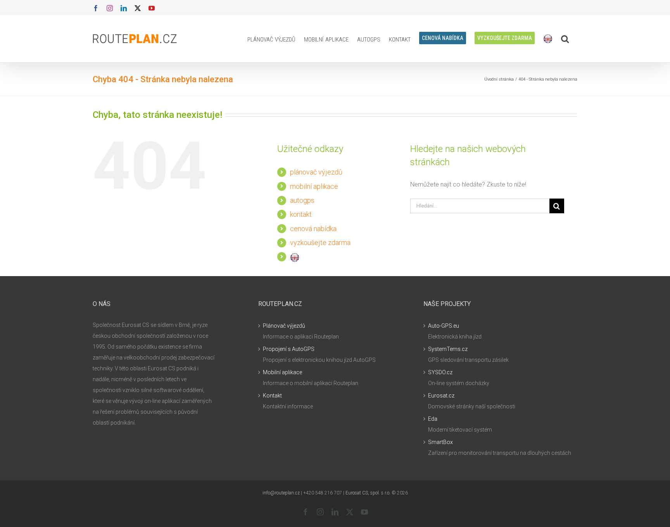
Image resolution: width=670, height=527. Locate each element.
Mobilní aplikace (282, 372)
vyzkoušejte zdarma (320, 242)
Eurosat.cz (441, 395)
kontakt (301, 214)
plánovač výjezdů (316, 172)
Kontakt (272, 395)
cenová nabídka (313, 229)
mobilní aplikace (314, 186)
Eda (432, 419)
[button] (565, 39)
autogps (302, 200)
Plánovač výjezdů (284, 326)
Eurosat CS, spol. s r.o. (367, 493)
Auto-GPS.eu (443, 326)
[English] (548, 39)
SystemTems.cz (448, 349)
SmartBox (440, 442)
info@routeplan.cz (281, 493)
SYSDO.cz (440, 372)
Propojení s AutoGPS (288, 349)
